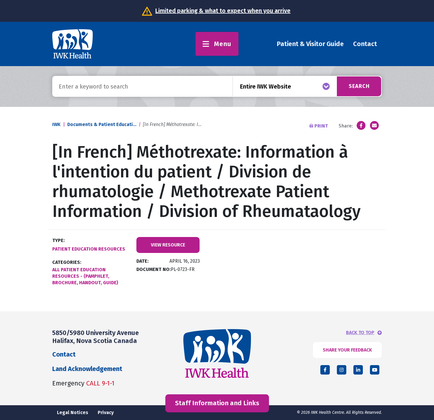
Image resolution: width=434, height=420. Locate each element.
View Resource (168, 245)
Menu (222, 44)
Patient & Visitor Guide (310, 44)
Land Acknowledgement (87, 369)
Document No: (153, 269)
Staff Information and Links (217, 403)
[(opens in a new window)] (361, 125)
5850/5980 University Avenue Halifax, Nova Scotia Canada (95, 336)
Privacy (106, 412)
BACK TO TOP (360, 332)
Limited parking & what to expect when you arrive (223, 10)
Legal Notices (72, 412)
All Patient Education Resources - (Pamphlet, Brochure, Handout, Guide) (85, 276)
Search (359, 86)
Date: (142, 261)
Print (321, 126)
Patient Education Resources (88, 249)
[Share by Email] (374, 125)
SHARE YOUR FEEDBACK (347, 350)
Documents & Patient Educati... (101, 124)
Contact (365, 44)
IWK (56, 124)
